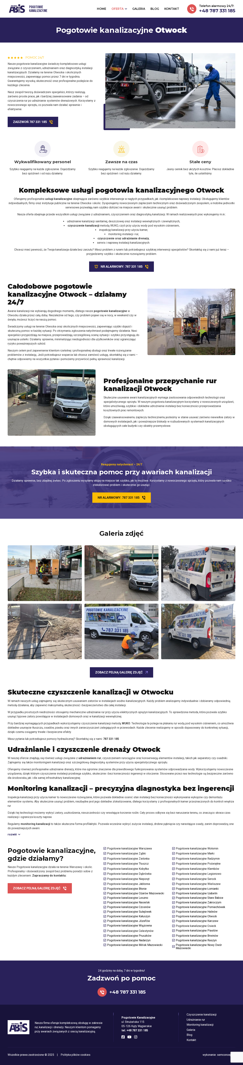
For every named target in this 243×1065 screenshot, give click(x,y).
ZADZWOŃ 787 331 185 (30, 122)
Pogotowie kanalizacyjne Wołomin (197, 848)
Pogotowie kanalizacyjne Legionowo (198, 873)
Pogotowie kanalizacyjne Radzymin (198, 858)
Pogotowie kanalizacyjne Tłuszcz (128, 863)
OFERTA (118, 9)
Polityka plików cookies (75, 1054)
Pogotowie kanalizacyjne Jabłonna (128, 884)
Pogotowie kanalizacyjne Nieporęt (128, 879)
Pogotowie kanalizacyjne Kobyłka (128, 868)
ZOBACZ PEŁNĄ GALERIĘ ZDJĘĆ (119, 672)
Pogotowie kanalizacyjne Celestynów (130, 931)
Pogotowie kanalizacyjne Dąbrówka (129, 873)
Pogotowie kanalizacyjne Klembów (197, 868)
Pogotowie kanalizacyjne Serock (196, 879)
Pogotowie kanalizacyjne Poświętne (198, 863)
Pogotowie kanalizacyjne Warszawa (129, 848)
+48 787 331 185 (217, 11)
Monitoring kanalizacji (200, 1024)
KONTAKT (171, 9)
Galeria (191, 1030)
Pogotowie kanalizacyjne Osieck (196, 926)
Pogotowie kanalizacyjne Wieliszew (198, 884)
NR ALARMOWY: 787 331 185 (121, 266)
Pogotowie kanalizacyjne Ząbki (126, 853)
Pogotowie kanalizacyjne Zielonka (128, 858)
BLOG (154, 9)
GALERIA (138, 9)
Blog (189, 1035)
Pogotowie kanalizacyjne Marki (195, 853)
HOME (101, 9)
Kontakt (191, 1040)
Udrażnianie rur (196, 1019)
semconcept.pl (226, 1054)
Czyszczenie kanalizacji (201, 1014)
